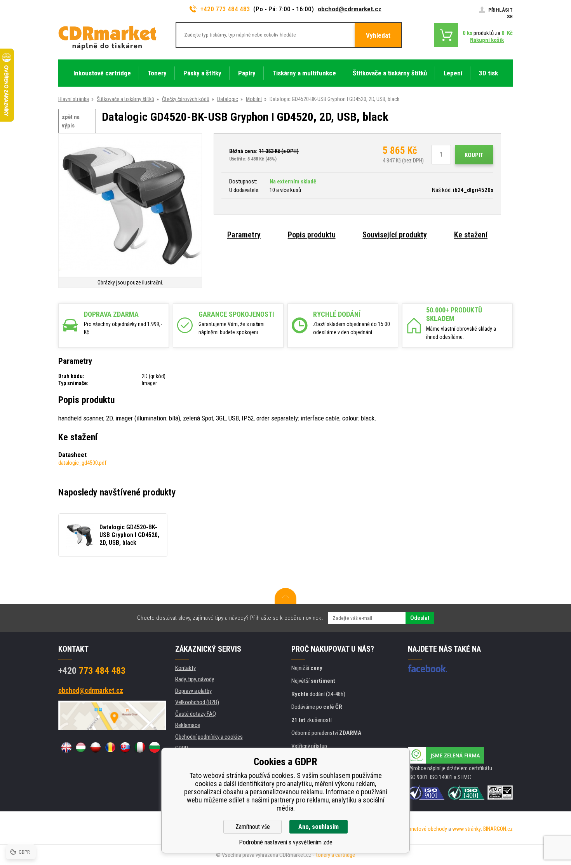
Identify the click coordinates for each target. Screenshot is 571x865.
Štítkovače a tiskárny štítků (125, 99)
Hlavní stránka (73, 99)
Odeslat (419, 617)
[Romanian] (110, 747)
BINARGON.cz (498, 829)
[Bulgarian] (154, 747)
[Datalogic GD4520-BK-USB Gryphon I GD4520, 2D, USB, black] (130, 206)
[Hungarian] (80, 747)
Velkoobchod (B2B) (197, 702)
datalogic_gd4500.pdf (82, 463)
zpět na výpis (71, 121)
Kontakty (185, 667)
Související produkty (394, 234)
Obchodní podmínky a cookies (209, 736)
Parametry (244, 234)
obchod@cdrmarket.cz (349, 9)
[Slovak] (125, 747)
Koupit (474, 155)
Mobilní (254, 99)
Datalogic (227, 99)
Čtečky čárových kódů (185, 99)
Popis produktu (312, 234)
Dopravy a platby (193, 690)
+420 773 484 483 (225, 9)
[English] (66, 747)
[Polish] (95, 747)
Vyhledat (378, 35)
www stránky (466, 829)
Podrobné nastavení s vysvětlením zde (286, 842)
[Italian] (139, 747)
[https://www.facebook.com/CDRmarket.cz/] (427, 668)
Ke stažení (470, 234)
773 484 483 (91, 670)
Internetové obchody (424, 829)
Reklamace (187, 725)
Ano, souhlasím (318, 826)
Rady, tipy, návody (194, 679)
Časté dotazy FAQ (195, 713)
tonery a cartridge (335, 854)
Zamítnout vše (252, 826)
